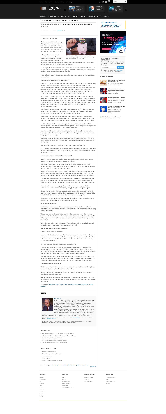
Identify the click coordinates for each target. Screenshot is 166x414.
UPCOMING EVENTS (109, 23)
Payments (42, 16)
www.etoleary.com (51, 318)
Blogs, (57, 284)
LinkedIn (100, 2)
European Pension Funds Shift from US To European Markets (116, 107)
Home (41, 2)
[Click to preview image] (81, 46)
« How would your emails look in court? (60, 365)
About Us (64, 377)
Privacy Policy (119, 70)
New (107, 379)
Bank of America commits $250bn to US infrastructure (54, 342)
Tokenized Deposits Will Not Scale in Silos (52, 338)
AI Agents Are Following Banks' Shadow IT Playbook (54, 340)
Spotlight (107, 16)
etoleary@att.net (77, 317)
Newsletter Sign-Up (110, 381)
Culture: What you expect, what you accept (52, 354)
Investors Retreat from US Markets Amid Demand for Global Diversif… (116, 98)
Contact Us (86, 379)
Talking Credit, (63, 284)
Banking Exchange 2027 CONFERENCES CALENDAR (111, 26)
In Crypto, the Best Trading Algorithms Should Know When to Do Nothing (59, 335)
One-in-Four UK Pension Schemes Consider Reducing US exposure (116, 89)
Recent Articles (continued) (68, 387)
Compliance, (52, 284)
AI (58, 16)
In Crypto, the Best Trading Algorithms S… (99, 8)
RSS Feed (106, 2)
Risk (69, 16)
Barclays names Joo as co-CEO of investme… (79, 8)
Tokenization (52, 16)
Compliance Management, (81, 284)
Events (99, 16)
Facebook (108, 1)
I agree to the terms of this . (113, 70)
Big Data (63, 16)
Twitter (103, 2)
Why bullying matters (47, 356)
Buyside (108, 383)
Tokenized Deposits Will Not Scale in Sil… (118, 8)
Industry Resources (59, 2)
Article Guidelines (66, 381)
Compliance (91, 16)
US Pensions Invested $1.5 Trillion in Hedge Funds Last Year (116, 81)
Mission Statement (66, 383)
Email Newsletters (88, 381)
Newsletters (48, 2)
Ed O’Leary (60, 30)
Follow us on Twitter (88, 377)
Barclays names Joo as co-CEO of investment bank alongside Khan (58, 333)
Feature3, (43, 286)
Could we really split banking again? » (78, 365)
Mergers (75, 16)
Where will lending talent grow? (49, 351)
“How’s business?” (46, 358)
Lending (83, 16)
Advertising (69, 2)
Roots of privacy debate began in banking (52, 360)
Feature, (91, 284)
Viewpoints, (71, 284)
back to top (93, 366)
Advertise (64, 379)
